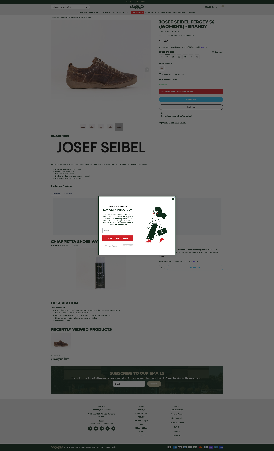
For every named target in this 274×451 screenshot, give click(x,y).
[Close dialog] (173, 199)
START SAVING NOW (117, 238)
